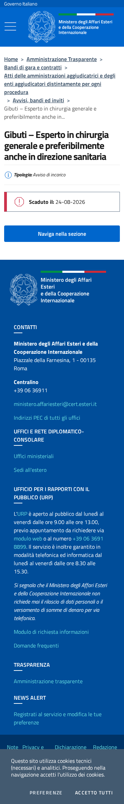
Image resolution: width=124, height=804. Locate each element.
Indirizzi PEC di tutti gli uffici (47, 417)
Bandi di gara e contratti (33, 67)
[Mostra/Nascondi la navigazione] (10, 26)
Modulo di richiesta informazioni (51, 632)
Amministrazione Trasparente (62, 59)
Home (11, 59)
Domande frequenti (36, 645)
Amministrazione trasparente (48, 681)
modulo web (28, 538)
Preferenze (46, 792)
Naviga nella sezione (62, 234)
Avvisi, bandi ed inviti (38, 100)
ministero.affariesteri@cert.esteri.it (55, 404)
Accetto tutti (94, 792)
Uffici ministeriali (34, 456)
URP (22, 514)
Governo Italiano (20, 3)
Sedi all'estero (30, 470)
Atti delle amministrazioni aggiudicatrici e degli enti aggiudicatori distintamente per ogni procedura (59, 83)
